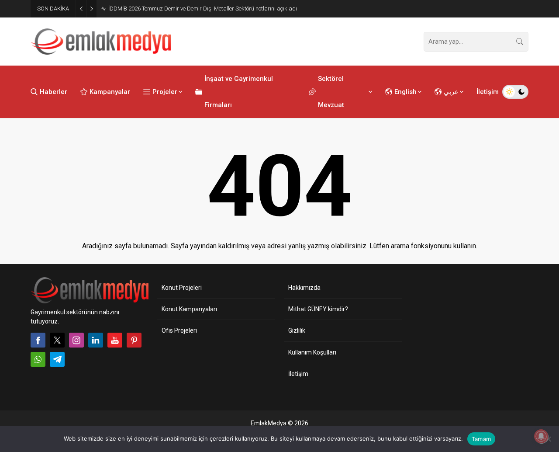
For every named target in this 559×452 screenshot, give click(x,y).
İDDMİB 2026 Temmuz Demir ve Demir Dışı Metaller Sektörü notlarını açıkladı (202, 8)
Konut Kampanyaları (189, 309)
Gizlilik (296, 330)
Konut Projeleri (182, 287)
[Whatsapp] (38, 359)
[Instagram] (76, 340)
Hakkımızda (304, 287)
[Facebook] (38, 340)
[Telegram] (57, 359)
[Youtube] (114, 340)
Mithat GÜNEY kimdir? (318, 309)
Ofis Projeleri (179, 330)
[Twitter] (57, 340)
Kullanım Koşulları (312, 352)
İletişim (298, 373)
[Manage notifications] (541, 436)
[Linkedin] (95, 340)
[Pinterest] (134, 340)
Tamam (481, 438)
